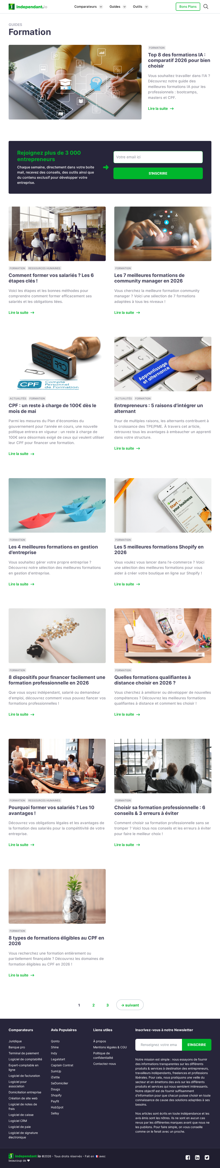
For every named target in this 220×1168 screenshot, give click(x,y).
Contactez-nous (104, 1063)
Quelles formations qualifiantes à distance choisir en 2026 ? (152, 680)
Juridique (15, 1041)
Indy (54, 1053)
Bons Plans (188, 7)
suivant (130, 1005)
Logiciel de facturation (24, 1075)
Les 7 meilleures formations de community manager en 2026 (149, 278)
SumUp (56, 1071)
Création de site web (23, 1098)
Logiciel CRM (18, 1121)
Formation (157, 47)
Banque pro (17, 1047)
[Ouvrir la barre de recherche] (206, 6)
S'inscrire (158, 173)
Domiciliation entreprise (25, 1092)
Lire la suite (158, 108)
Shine (55, 1047)
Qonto (55, 1041)
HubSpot (57, 1107)
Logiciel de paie (20, 1127)
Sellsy (55, 1113)
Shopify (56, 1095)
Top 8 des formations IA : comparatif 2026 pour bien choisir (179, 60)
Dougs (55, 1089)
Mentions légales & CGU (110, 1047)
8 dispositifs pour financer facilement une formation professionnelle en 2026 (57, 680)
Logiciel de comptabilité (25, 1059)
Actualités (18, 398)
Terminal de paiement (24, 1053)
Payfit (55, 1101)
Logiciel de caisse (21, 1115)
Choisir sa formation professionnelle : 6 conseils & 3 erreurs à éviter (159, 810)
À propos (99, 1041)
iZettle (55, 1077)
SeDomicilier (59, 1083)
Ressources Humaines (44, 268)
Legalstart (58, 1059)
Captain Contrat (62, 1065)
